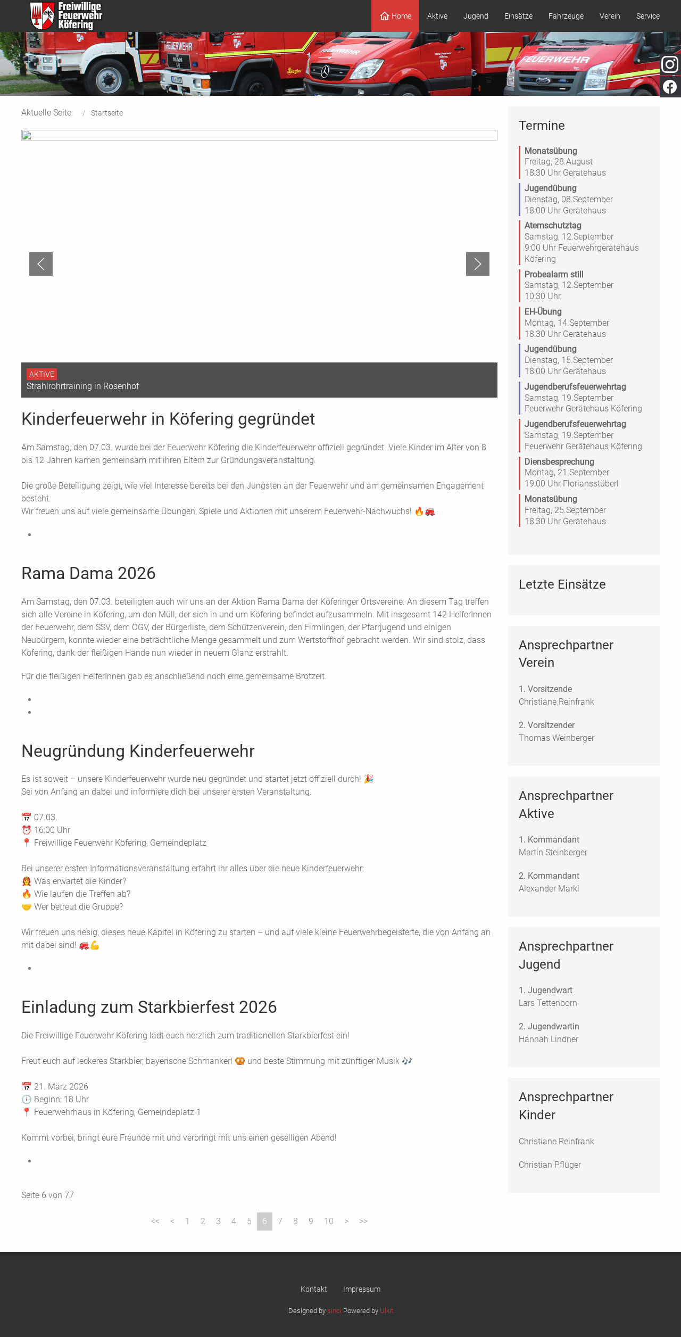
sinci (334, 1311)
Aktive (437, 16)
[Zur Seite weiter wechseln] (346, 1221)
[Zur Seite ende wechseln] (363, 1221)
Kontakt (314, 1289)
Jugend (475, 16)
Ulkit (386, 1311)
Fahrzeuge (566, 16)
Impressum (361, 1289)
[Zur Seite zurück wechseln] (172, 1221)
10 (329, 1221)
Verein (610, 16)
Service (648, 16)
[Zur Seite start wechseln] (155, 1221)
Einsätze (518, 16)
